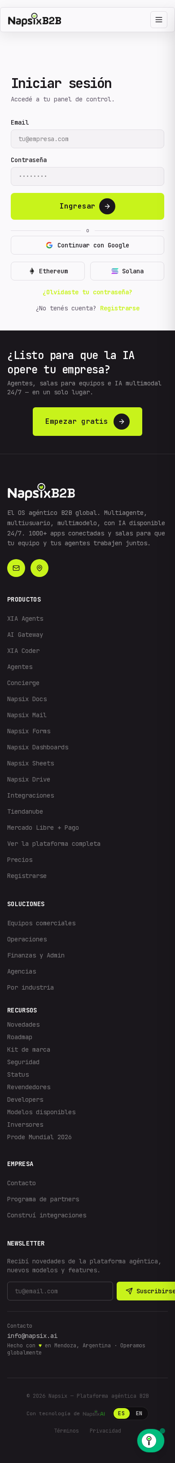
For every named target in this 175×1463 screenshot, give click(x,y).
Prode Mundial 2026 (39, 1137)
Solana (133, 271)
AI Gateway (25, 635)
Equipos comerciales (41, 923)
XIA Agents (25, 618)
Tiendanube (25, 811)
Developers (25, 1099)
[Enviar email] (16, 568)
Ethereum (53, 271)
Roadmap (19, 1037)
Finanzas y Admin (36, 955)
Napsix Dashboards (37, 747)
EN (139, 1413)
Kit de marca (28, 1049)
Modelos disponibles (41, 1112)
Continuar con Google (93, 245)
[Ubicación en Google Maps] (39, 568)
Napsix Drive (28, 779)
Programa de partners (43, 1199)
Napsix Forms (28, 731)
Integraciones (30, 795)
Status (18, 1074)
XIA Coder (23, 651)
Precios (19, 860)
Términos (66, 1430)
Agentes (19, 667)
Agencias (21, 971)
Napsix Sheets (30, 763)
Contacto (21, 1183)
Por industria (30, 987)
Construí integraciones (46, 1215)
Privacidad (105, 1430)
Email (20, 122)
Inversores (25, 1124)
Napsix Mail (27, 715)
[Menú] (158, 19)
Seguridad (23, 1062)
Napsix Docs (27, 699)
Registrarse (120, 308)
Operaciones (27, 939)
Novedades (23, 1024)
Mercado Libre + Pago (43, 827)
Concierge (23, 683)
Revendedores (28, 1087)
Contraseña (29, 160)
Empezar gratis (76, 421)
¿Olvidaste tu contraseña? (87, 292)
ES (121, 1413)
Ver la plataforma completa (54, 844)
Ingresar (78, 206)
